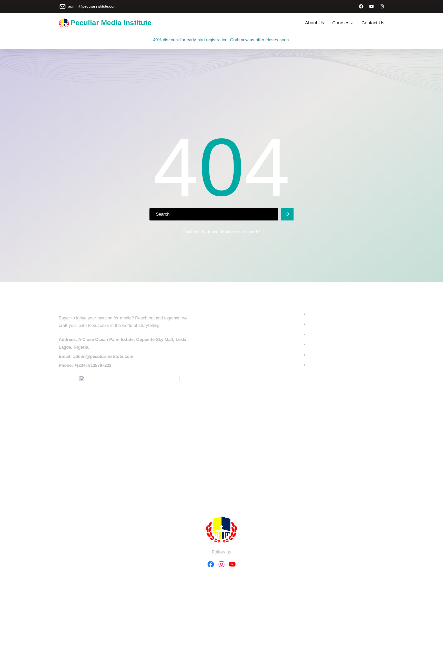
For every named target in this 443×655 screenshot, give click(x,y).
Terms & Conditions (327, 354)
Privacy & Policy (324, 344)
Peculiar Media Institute (111, 23)
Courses (340, 22)
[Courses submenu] (351, 23)
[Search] (287, 214)
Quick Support (322, 364)
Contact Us (319, 324)
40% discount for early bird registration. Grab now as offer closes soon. (221, 39)
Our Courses (320, 314)
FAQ (312, 334)
